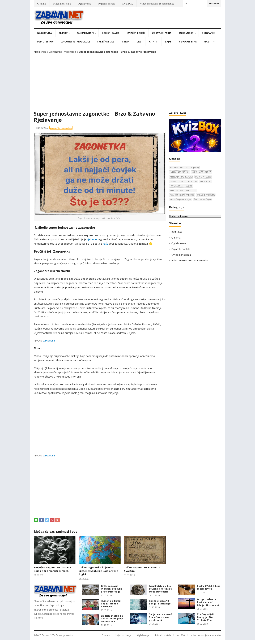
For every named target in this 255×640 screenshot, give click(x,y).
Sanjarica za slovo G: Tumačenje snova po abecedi (161, 617)
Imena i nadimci (179, 172)
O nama (41, 3)
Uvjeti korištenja (62, 3)
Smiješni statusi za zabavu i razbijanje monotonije (112, 618)
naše (105, 243)
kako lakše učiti (201, 172)
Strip (125, 41)
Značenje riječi (136, 32)
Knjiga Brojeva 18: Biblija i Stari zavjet (160, 602)
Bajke (168, 41)
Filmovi (63, 32)
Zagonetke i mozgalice (75, 41)
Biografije (208, 32)
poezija (205, 181)
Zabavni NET (47, 635)
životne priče (202, 199)
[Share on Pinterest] (52, 520)
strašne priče (206, 195)
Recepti (208, 41)
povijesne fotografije (183, 190)
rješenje (92, 239)
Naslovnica (44, 32)
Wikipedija (49, 340)
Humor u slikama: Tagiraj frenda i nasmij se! (111, 603)
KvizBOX (127, 3)
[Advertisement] (127, 82)
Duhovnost (186, 32)
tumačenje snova (180, 199)
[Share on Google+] (57, 520)
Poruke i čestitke (181, 185)
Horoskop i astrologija (184, 167)
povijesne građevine (182, 195)
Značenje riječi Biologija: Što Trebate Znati (205, 617)
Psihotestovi (45, 41)
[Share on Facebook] (41, 520)
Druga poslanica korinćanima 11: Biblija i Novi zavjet (208, 602)
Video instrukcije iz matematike (157, 3)
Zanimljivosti (85, 32)
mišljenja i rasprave (181, 176)
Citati (153, 41)
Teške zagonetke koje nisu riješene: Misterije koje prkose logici (98, 571)
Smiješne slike (105, 41)
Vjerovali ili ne (187, 41)
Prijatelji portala (106, 3)
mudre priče (203, 176)
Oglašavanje (84, 3)
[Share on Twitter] (47, 520)
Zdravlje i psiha (161, 32)
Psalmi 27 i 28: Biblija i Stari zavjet (208, 587)
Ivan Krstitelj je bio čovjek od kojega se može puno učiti (160, 588)
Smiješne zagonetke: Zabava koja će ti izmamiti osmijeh (52, 569)
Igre (138, 41)
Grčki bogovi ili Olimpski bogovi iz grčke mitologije (111, 588)
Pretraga (214, 3)
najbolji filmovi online (183, 181)
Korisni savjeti (111, 32)
